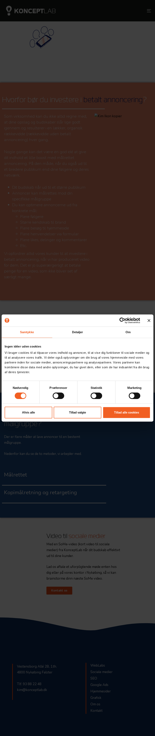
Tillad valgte (77, 412)
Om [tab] (128, 332)
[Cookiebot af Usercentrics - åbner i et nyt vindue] (122, 320)
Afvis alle (28, 412)
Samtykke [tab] (27, 332)
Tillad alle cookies (126, 412)
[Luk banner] (149, 320)
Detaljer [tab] (77, 332)
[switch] (58, 396)
